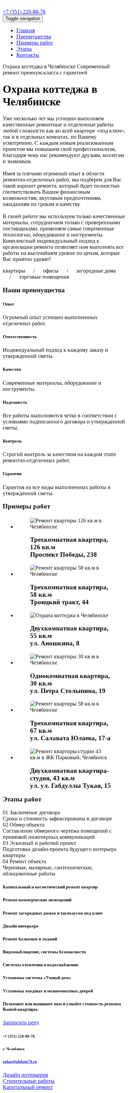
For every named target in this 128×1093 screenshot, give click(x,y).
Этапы (24, 49)
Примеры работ (34, 43)
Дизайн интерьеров (25, 1075)
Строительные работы (29, 1081)
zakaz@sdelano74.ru (20, 1061)
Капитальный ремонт (28, 1087)
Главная (25, 30)
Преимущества (33, 36)
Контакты (27, 55)
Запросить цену (21, 1022)
